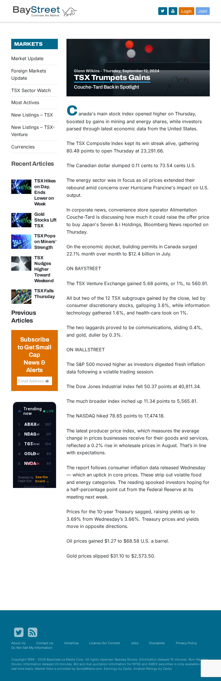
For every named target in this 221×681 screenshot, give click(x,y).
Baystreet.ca (56, 659)
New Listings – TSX (32, 115)
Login (186, 11)
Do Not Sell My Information (31, 648)
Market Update (27, 58)
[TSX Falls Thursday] (21, 296)
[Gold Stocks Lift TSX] (21, 219)
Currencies (23, 147)
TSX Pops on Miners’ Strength (45, 241)
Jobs (134, 643)
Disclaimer (157, 643)
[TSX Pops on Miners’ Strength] (21, 241)
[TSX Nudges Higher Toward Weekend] (21, 263)
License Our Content (104, 643)
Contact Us (44, 643)
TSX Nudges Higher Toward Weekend (44, 269)
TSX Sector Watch (31, 90)
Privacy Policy (186, 643)
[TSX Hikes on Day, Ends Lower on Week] (21, 186)
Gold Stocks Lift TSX (45, 220)
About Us (18, 643)
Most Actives (25, 102)
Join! (202, 11)
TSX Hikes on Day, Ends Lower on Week (45, 192)
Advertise (71, 643)
